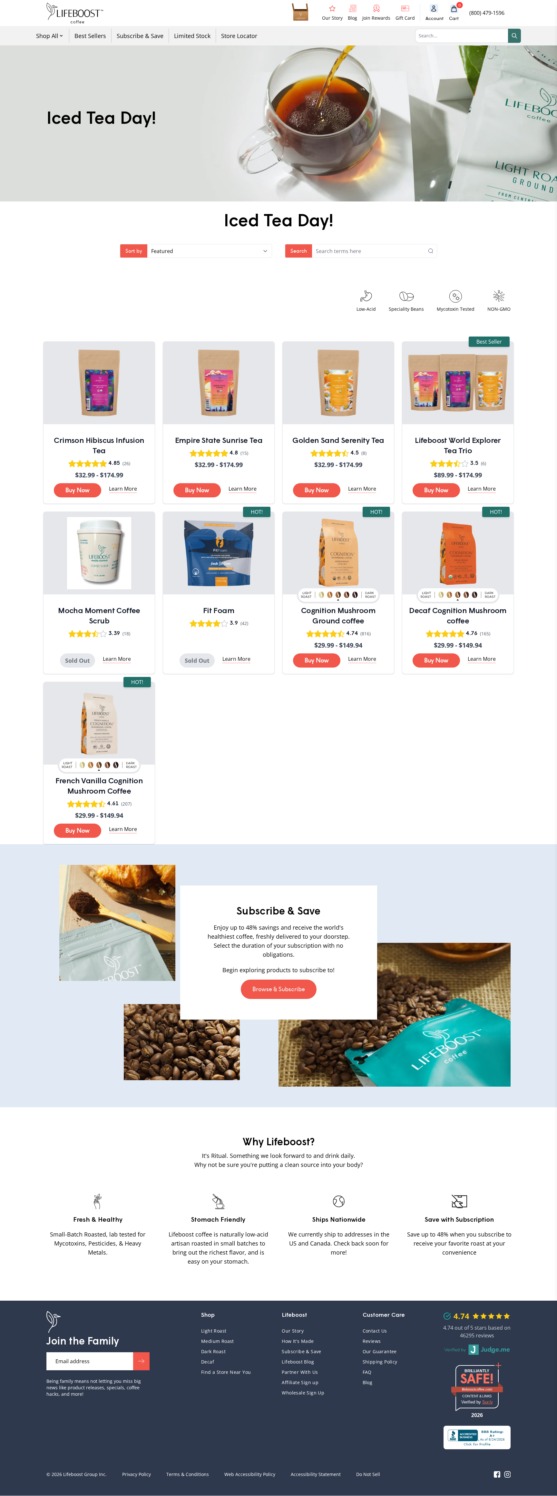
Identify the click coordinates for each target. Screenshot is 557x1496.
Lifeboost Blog (298, 1362)
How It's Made (298, 1341)
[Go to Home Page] (53, 1322)
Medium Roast (217, 1341)
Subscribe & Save (140, 36)
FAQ (395, 1372)
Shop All (47, 36)
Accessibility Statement (316, 1474)
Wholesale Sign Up (303, 1393)
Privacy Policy (136, 1474)
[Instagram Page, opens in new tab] (507, 1474)
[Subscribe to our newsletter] (141, 1361)
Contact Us (375, 1331)
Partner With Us (300, 1372)
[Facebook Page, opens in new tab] (497, 1474)
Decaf (207, 1362)
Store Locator (239, 36)
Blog (368, 1382)
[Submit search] (432, 251)
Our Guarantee (380, 1351)
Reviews (372, 1341)
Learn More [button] (123, 488)
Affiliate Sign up (300, 1382)
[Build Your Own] (300, 13)
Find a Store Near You (226, 1372)
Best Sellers (90, 36)
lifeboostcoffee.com (482, 1389)
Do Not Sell (368, 1474)
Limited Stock (192, 36)
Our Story (293, 1331)
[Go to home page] (74, 13)
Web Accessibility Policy (249, 1474)
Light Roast (213, 1331)
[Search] (514, 36)
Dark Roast (213, 1351)
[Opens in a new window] (477, 1437)
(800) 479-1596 (486, 12)
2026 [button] (477, 1415)
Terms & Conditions (187, 1474)
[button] (456, 13)
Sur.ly (487, 1402)
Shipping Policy (380, 1362)
